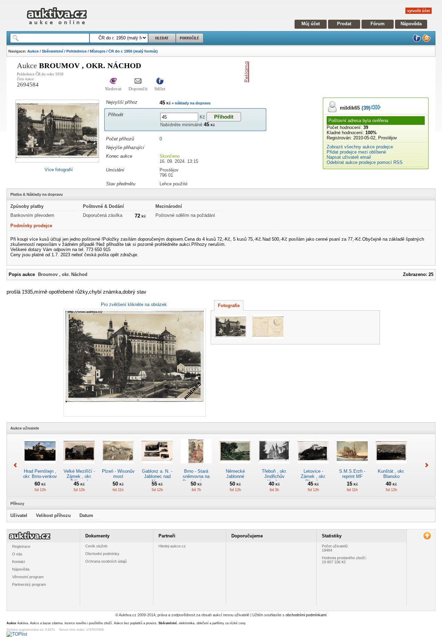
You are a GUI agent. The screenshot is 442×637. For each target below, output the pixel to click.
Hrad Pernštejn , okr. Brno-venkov (40, 474)
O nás (17, 554)
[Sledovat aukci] (113, 81)
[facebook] (417, 40)
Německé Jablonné (235, 474)
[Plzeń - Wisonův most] (118, 466)
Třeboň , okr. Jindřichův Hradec (274, 476)
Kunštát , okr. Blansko (391, 474)
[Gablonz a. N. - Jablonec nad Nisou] (157, 466)
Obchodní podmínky (102, 554)
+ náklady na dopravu (191, 103)
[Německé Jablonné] (235, 466)
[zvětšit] (134, 363)
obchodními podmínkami (306, 615)
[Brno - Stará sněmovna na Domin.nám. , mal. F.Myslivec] (196, 466)
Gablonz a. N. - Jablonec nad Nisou (157, 476)
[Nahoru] (427, 536)
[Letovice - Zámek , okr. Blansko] (313, 466)
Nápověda (411, 23)
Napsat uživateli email (349, 157)
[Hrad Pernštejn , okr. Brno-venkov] (40, 466)
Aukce (33, 51)
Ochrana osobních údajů (106, 561)
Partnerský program (29, 584)
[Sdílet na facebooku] (159, 81)
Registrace (21, 546)
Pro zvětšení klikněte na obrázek (134, 304)
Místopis (97, 51)
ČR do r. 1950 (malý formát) (133, 51)
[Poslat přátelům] (137, 81)
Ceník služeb (96, 546)
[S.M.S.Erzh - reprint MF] (352, 466)
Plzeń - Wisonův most (118, 474)
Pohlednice (76, 51)
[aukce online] (57, 26)
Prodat (344, 23)
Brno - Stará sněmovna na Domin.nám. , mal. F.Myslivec (196, 479)
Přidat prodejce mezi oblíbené (356, 152)
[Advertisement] (332, 72)
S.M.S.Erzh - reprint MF (352, 474)
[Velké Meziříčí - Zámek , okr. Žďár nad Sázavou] (79, 466)
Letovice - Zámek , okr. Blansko (313, 476)
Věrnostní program (28, 577)
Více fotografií (59, 169)
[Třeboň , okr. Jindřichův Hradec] (274, 466)
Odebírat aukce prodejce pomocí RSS (365, 162)
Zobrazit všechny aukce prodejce (360, 146)
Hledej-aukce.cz (172, 546)
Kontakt (18, 562)
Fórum (378, 23)
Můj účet (310, 23)
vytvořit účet (418, 11)
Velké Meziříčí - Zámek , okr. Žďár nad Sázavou (79, 479)
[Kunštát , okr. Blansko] (391, 466)
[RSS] (426, 40)
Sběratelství (52, 51)
